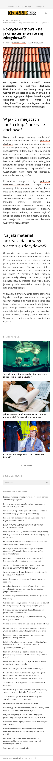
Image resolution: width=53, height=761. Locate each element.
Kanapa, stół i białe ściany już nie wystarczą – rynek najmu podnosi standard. (24, 519)
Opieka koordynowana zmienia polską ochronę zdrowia (26, 624)
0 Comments (26, 465)
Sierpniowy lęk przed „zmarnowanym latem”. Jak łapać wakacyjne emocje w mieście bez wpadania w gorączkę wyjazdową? (26, 534)
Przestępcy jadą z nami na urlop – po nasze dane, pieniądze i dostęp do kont (23, 636)
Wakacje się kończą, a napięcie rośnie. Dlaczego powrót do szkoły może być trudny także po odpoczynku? (26, 604)
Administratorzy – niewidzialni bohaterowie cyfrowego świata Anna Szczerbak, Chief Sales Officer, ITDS (25, 690)
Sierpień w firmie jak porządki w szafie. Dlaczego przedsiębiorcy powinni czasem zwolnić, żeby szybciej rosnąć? (25, 654)
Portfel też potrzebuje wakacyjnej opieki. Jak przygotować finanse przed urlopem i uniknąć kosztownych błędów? (22, 741)
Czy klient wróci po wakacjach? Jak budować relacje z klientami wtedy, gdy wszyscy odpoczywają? (25, 512)
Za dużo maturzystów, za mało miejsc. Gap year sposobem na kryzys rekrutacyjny (23, 697)
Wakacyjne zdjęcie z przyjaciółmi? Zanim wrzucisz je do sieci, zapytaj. (26, 723)
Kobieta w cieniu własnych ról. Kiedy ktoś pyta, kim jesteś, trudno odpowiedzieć (23, 611)
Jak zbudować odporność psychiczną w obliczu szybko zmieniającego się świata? (25, 498)
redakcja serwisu (19, 43)
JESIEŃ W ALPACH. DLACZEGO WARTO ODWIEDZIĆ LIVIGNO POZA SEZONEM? (23, 526)
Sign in (30, 6)
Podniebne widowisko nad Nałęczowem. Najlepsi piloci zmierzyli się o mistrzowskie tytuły (25, 542)
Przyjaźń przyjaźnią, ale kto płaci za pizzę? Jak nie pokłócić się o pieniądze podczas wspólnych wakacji (24, 716)
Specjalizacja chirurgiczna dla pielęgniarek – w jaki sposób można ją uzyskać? (25, 375)
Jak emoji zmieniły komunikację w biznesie (20, 703)
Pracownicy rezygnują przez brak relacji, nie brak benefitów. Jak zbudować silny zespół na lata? (23, 559)
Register (41, 6)
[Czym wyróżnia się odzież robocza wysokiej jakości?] (26, 423)
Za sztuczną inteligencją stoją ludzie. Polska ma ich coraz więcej (24, 683)
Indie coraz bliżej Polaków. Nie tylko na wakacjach (23, 668)
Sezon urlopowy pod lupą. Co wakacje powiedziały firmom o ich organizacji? (24, 505)
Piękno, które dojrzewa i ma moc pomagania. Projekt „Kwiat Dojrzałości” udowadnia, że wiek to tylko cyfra (24, 629)
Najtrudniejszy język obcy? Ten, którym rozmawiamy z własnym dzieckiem (25, 618)
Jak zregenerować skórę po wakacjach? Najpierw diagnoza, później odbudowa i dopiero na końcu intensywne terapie (23, 551)
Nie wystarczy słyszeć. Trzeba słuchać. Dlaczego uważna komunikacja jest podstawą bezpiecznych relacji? (23, 731)
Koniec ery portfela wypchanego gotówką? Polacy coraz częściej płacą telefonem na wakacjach (26, 709)
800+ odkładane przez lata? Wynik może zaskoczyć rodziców (24, 580)
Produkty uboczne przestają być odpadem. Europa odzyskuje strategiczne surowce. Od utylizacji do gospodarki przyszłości (24, 589)
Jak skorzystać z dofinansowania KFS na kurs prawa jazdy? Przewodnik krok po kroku (24, 415)
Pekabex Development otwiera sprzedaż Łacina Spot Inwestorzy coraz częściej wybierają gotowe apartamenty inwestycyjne (25, 645)
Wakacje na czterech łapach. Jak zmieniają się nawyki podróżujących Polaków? (25, 573)
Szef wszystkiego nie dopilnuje (16, 748)
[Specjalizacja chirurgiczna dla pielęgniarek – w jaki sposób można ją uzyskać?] (26, 342)
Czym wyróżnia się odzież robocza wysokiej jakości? (23, 455)
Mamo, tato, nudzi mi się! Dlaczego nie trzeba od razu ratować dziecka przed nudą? (25, 662)
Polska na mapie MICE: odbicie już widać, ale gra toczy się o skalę (25, 597)
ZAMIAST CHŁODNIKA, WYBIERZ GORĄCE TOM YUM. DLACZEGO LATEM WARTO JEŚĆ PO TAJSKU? (24, 566)
